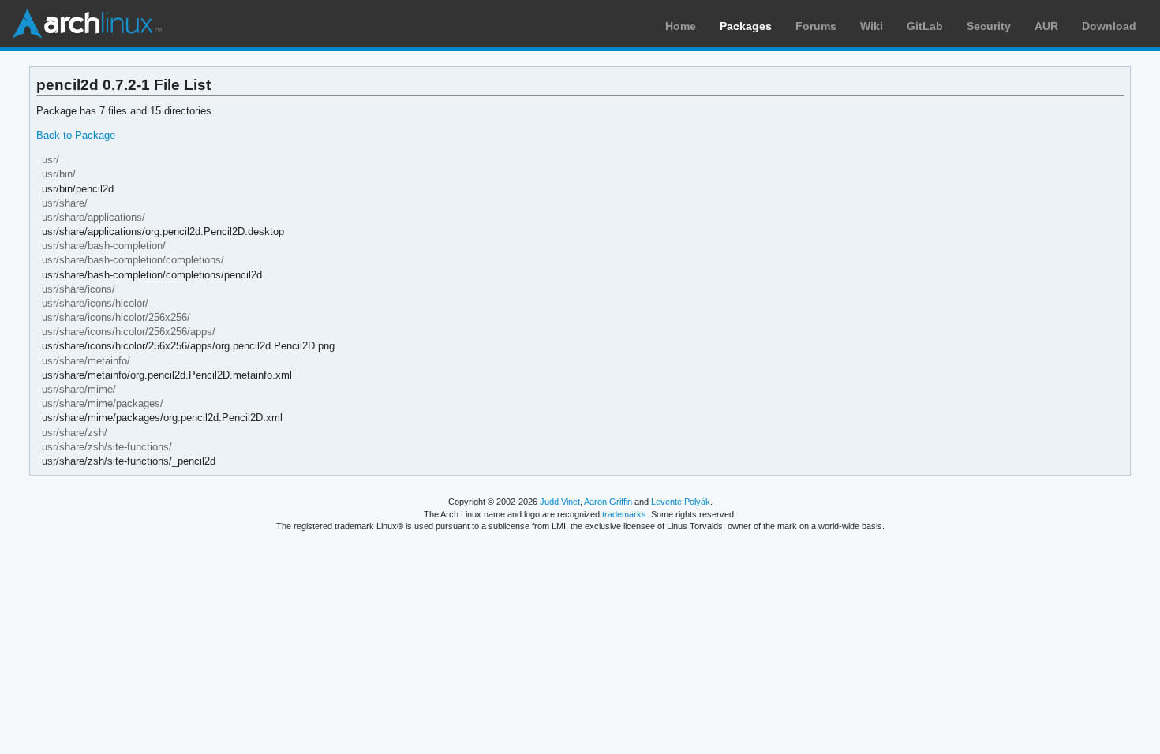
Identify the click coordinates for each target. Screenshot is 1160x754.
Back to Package (75, 135)
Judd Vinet (560, 501)
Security (989, 26)
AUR (1046, 26)
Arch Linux (87, 23)
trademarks (624, 514)
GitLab (925, 26)
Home (680, 26)
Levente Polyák (680, 501)
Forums (815, 26)
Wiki (871, 26)
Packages (746, 26)
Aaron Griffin (608, 501)
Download (1109, 26)
